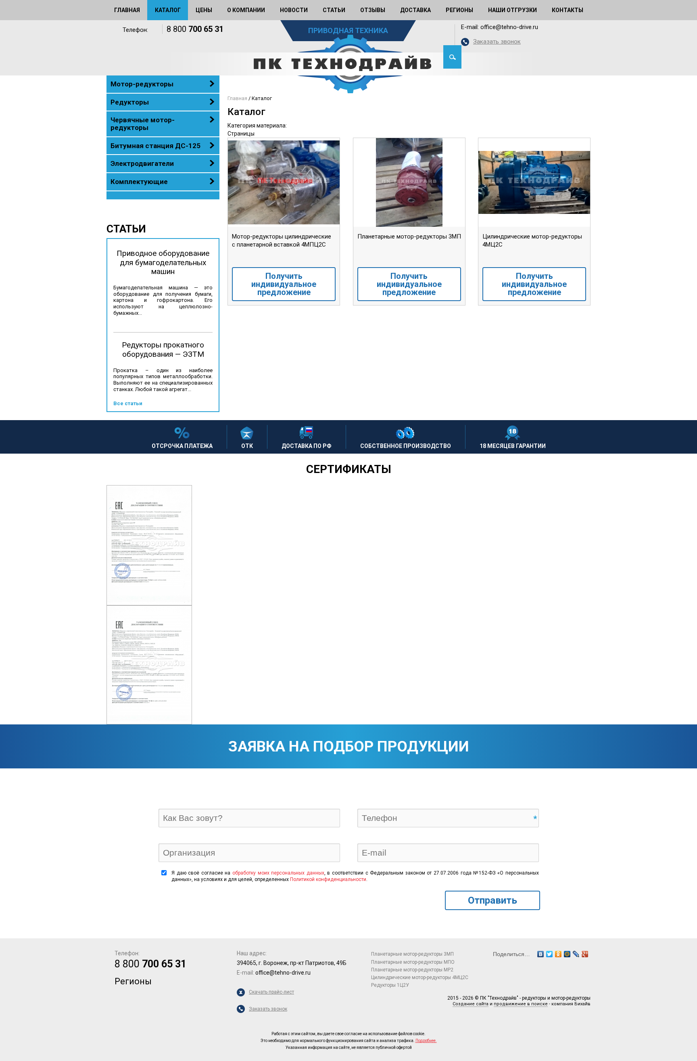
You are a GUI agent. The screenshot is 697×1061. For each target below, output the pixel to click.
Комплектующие (139, 182)
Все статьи (127, 403)
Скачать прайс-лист (271, 992)
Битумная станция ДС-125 (155, 146)
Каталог (168, 10)
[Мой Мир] (567, 954)
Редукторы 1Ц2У (390, 985)
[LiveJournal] (576, 954)
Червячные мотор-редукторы (143, 124)
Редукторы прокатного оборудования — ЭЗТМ (163, 349)
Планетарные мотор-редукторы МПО (413, 962)
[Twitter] (549, 954)
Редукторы (130, 102)
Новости (294, 10)
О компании (246, 10)
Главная (127, 10)
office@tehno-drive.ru (509, 27)
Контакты (567, 10)
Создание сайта (470, 1004)
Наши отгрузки (512, 10)
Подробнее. (426, 1040)
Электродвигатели (142, 163)
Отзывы (372, 10)
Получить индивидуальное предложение (283, 284)
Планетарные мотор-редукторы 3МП (412, 954)
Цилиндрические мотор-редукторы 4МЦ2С (419, 977)
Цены (204, 10)
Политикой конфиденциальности (328, 879)
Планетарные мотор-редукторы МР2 (412, 970)
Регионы (459, 10)
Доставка (415, 10)
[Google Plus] (584, 954)
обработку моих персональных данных (278, 873)
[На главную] (348, 64)
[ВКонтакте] (540, 954)
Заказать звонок (497, 41)
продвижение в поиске (521, 1004)
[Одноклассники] (558, 954)
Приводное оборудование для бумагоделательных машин (163, 262)
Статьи (334, 10)
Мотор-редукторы (142, 84)
